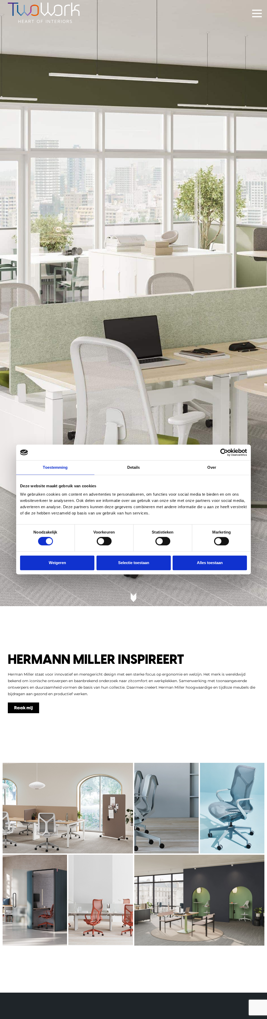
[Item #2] (166, 808)
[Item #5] (100, 900)
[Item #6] (199, 900)
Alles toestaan (210, 562)
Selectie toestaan (133, 562)
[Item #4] (35, 900)
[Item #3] (232, 808)
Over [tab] (211, 467)
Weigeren (57, 562)
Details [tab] (133, 467)
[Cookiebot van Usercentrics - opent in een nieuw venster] (224, 452)
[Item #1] (68, 808)
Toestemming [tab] (55, 467)
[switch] (104, 541)
